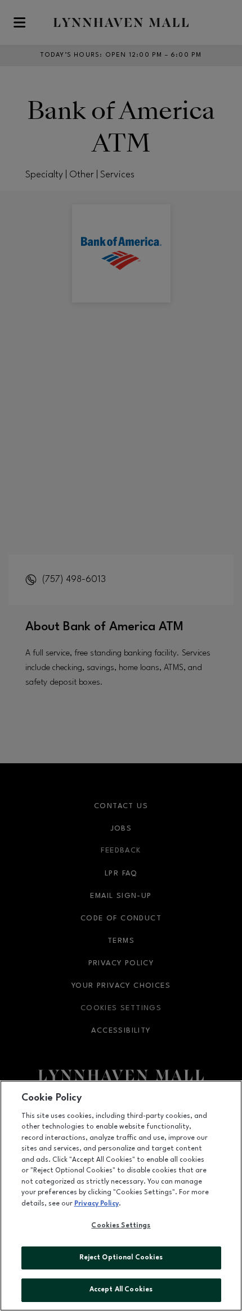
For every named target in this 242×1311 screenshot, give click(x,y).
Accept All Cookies (121, 1289)
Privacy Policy (96, 1203)
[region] (121, 1195)
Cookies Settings (120, 1225)
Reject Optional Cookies (121, 1257)
